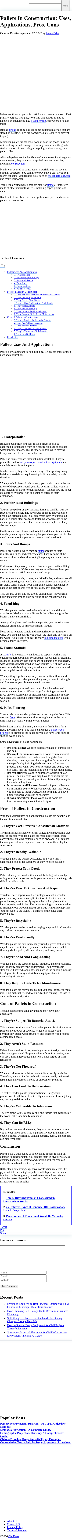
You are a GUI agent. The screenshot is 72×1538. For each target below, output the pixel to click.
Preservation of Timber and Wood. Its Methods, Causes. (33, 1218)
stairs (41, 550)
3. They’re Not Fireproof (25, 325)
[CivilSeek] (15, 9)
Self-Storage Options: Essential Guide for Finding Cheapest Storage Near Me (34, 1320)
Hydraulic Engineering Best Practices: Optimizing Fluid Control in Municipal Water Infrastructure (38, 1305)
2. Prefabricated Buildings (26, 277)
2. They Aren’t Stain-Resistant (28, 323)
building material (53, 637)
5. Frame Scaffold (22, 286)
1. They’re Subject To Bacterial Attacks (32, 320)
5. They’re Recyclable (24, 305)
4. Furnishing (20, 283)
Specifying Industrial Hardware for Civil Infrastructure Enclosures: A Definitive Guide (37, 1334)
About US (12, 1521)
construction (18, 163)
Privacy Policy (15, 1527)
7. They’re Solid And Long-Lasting (30, 311)
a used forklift (38, 120)
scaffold (7, 654)
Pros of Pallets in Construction (22, 291)
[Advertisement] (36, 395)
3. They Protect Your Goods (27, 300)
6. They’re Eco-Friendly (25, 308)
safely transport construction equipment (41, 462)
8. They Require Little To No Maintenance (34, 314)
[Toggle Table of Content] (2, 266)
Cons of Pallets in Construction (22, 317)
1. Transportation (22, 274)
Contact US (13, 1524)
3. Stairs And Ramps (23, 280)
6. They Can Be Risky (24, 334)
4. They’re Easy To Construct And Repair (33, 303)
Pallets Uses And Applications (22, 271)
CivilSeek (13, 1536)
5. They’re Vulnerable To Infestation (31, 331)
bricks (12, 129)
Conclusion (12, 337)
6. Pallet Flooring (22, 288)
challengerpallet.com (59, 175)
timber (50, 184)
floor (12, 717)
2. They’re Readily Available (27, 297)
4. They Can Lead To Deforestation (30, 328)
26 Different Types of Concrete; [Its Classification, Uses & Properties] (34, 1208)
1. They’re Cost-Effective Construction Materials (37, 294)
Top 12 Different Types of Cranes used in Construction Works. (29, 1199)
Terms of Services (17, 1530)
